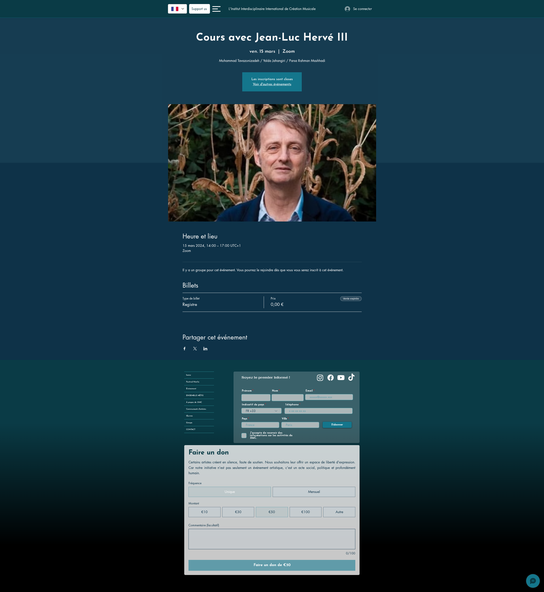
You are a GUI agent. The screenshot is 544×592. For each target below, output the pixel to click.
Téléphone (292, 404)
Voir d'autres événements (272, 84)
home (188, 375)
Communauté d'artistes (196, 409)
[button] (216, 9)
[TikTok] (351, 377)
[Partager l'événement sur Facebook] (185, 348)
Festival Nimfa (192, 382)
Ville (284, 418)
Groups (189, 423)
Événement (191, 389)
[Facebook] (330, 377)
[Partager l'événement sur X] (195, 348)
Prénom (247, 391)
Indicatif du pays (253, 404)
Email (309, 391)
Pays (244, 418)
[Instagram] (320, 377)
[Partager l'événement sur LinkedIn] (205, 348)
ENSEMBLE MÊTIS (194, 395)
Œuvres (189, 416)
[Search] (371, 8)
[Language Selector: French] (177, 9)
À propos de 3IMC (194, 402)
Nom (275, 391)
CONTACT (190, 429)
